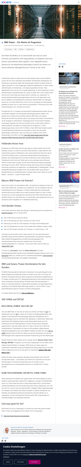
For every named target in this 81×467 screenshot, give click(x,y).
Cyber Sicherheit (48, 255)
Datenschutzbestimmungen (37, 454)
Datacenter (5, 255)
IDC (17, 314)
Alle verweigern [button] (20, 462)
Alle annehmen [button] (34, 462)
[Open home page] (6, 2)
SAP (47, 312)
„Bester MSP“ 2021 (7, 246)
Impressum (26, 454)
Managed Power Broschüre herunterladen (16, 416)
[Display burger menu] (78, 2)
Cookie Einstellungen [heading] (14, 446)
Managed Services (7, 213)
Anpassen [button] (8, 462)
